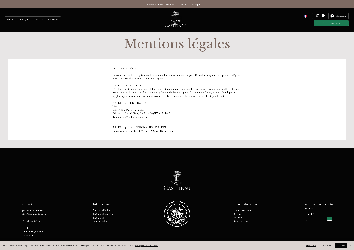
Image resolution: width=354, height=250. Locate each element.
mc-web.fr (169, 130)
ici (145, 116)
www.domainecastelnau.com (173, 75)
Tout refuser (325, 245)
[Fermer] (350, 245)
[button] (39, 19)
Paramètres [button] (311, 245)
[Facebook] (323, 16)
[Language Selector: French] (307, 16)
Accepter (341, 245)
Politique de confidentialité (146, 245)
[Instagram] (318, 16)
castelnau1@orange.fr (154, 96)
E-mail (309, 214)
